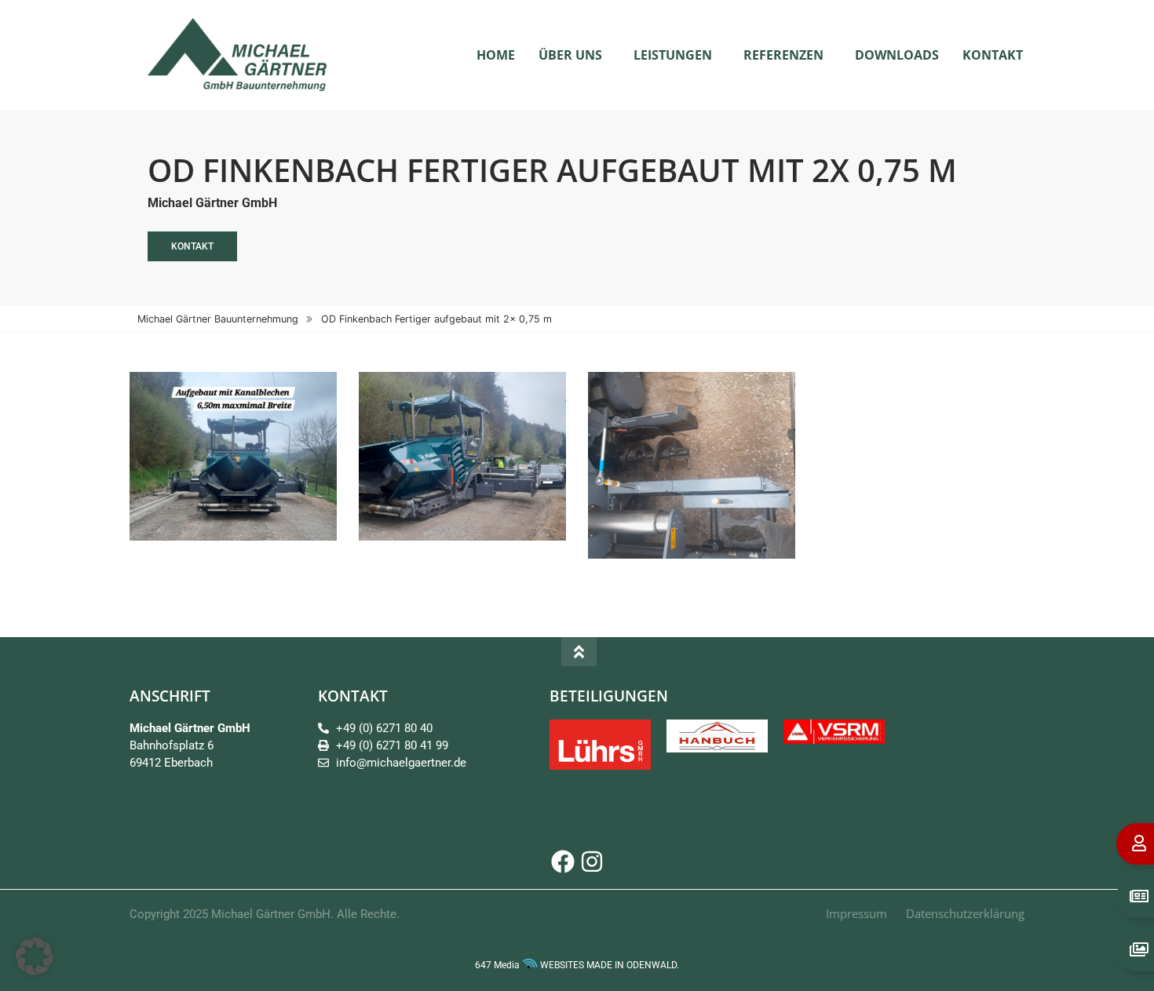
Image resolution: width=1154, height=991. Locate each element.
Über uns (570, 55)
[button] (34, 956)
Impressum (856, 913)
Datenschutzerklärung (965, 913)
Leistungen (673, 55)
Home (496, 55)
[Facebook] (563, 861)
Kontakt (992, 55)
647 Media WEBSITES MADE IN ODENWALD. (577, 965)
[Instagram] (592, 861)
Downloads (897, 55)
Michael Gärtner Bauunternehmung (217, 319)
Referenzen (783, 55)
